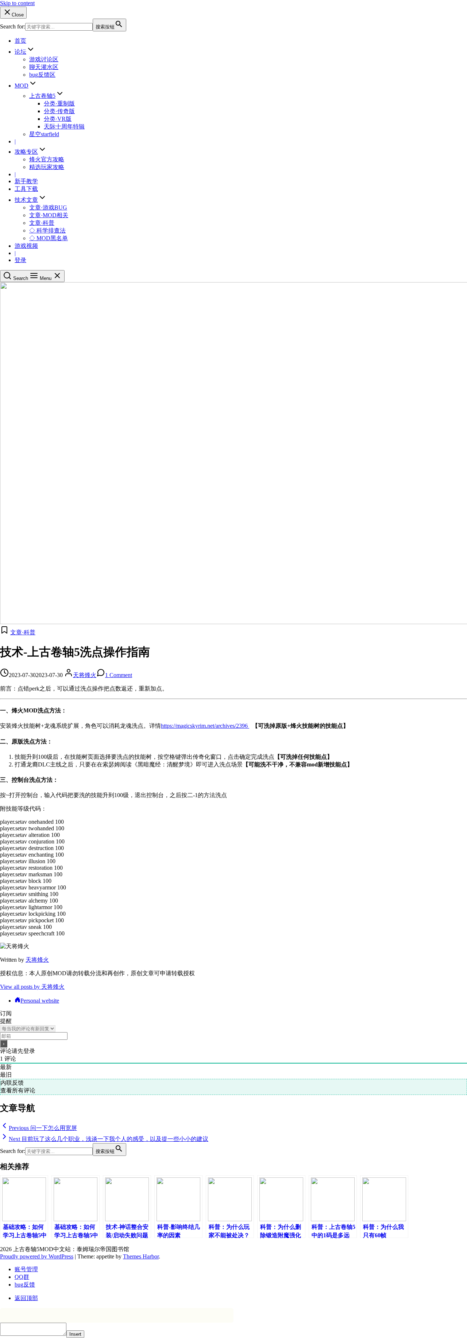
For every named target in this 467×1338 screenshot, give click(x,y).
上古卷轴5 (42, 96)
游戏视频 (26, 246)
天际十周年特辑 (64, 126)
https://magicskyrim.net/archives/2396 (205, 726)
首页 (20, 41)
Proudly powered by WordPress (36, 1256)
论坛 (20, 52)
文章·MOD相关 (48, 215)
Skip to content (17, 3)
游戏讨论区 (43, 59)
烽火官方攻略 (46, 159)
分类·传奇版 (59, 111)
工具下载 (26, 189)
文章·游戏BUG (48, 207)
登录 (20, 260)
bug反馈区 (42, 75)
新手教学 (26, 181)
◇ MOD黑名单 (48, 238)
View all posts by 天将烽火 (32, 987)
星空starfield (44, 134)
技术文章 (26, 200)
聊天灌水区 (43, 67)
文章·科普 (41, 223)
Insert (75, 1334)
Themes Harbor (141, 1256)
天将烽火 (84, 675)
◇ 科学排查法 (47, 230)
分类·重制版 (59, 103)
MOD (21, 85)
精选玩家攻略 (46, 167)
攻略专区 (26, 152)
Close (18, 15)
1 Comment (118, 675)
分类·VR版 (58, 119)
